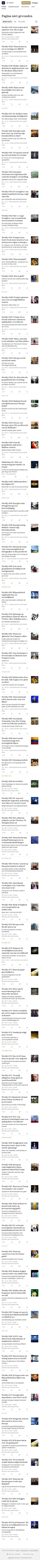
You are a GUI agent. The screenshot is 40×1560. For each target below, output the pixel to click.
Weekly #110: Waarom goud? (14, 259)
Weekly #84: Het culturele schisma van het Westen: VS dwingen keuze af (14, 820)
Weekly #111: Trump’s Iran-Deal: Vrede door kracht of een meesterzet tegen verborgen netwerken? (15, 240)
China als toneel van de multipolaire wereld (14, 1125)
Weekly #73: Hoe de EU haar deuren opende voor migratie (14, 1057)
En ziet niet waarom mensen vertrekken (12, 930)
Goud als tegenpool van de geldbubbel (11, 976)
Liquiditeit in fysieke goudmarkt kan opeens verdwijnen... (14, 1446)
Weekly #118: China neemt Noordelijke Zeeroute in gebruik (13, 90)
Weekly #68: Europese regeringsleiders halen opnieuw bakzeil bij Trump (13, 1167)
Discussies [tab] (21, 22)
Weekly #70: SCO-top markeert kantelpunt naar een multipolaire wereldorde (15, 1119)
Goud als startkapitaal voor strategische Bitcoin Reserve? (12, 1212)
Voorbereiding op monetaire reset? (14, 1320)
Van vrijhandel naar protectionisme (14, 199)
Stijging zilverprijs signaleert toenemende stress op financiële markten (13, 997)
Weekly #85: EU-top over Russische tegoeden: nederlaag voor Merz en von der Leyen (15, 800)
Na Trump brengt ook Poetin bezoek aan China (14, 326)
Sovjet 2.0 (5, 661)
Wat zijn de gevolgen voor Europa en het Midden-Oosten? (15, 555)
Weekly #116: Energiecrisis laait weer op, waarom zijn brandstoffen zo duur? (13, 133)
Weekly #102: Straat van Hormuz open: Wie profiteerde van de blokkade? (15, 425)
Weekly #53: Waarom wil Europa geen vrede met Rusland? (12, 1481)
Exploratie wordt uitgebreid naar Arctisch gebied (13, 33)
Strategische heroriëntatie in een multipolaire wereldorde (13, 1466)
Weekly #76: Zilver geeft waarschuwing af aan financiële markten (12, 991)
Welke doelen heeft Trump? (11, 450)
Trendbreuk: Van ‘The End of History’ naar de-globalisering (14, 345)
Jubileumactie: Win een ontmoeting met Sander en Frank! (13, 464)
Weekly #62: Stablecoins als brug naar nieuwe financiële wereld (14, 1292)
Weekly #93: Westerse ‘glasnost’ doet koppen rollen (14, 635)
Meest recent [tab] (7, 22)
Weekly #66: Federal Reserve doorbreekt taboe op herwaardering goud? (14, 1206)
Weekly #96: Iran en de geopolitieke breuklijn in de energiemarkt (13, 568)
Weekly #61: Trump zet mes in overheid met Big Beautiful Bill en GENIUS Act (15, 1314)
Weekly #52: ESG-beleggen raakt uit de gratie (13, 1500)
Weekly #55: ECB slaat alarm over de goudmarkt (14, 1441)
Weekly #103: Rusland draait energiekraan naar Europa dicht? (14, 403)
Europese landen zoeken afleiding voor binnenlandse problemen (13, 870)
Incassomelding (33, 1550)
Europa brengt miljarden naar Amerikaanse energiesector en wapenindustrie (12, 1234)
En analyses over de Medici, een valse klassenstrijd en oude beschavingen (15, 246)
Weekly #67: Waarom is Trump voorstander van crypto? (15, 1187)
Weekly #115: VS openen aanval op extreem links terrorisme (15, 154)
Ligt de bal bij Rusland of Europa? (13, 1486)
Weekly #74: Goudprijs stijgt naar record (14, 1033)
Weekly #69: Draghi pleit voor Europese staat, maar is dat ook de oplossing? (15, 1145)
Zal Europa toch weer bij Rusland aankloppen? (13, 534)
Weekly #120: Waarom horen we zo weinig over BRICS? (14, 47)
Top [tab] (15, 22)
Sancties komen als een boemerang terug (14, 410)
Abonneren (26, 3)
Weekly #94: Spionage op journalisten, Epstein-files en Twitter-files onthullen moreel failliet (15, 616)
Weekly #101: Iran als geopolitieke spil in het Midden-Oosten (12, 444)
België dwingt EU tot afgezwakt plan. (15, 806)
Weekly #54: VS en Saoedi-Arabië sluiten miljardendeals (14, 1461)
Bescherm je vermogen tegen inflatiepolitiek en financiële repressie (15, 1084)
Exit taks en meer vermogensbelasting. (9, 364)
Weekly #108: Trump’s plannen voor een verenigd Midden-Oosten (15, 299)
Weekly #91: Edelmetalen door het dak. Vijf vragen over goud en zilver (15, 679)
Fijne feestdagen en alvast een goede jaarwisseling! (15, 785)
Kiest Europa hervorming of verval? (14, 825)
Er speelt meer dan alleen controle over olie (14, 575)
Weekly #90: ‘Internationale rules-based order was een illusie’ (14, 699)
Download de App (28, 1554)
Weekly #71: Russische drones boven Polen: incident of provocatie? (14, 1099)
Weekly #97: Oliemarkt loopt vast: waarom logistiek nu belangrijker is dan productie (14, 549)
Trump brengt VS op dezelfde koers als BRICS (14, 53)
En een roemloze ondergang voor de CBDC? (14, 1299)
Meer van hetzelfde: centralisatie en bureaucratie (14, 1151)
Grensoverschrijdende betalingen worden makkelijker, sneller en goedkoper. (13, 1277)
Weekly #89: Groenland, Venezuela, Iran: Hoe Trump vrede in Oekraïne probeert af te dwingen (15, 721)
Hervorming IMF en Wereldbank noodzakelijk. (13, 1531)
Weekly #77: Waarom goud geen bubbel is (13, 971)
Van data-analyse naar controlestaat (14, 119)
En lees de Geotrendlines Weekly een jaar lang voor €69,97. (15, 471)
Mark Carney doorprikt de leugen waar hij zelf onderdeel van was (13, 705)
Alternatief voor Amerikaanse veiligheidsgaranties (12, 74)
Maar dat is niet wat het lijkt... (12, 912)
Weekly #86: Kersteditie (12, 781)
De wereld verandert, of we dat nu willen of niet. (14, 957)
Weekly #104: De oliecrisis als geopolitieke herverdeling (15, 378)
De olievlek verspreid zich (11, 622)
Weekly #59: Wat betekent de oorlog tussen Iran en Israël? (14, 1357)
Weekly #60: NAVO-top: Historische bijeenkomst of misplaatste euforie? (13, 1338)
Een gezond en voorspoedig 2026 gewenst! (13, 764)
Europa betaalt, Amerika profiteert (14, 1344)
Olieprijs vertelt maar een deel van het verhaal (14, 139)
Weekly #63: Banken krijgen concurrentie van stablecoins (14, 1272)
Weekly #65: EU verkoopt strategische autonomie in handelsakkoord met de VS (13, 1227)
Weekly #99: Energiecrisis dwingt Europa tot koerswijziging (13, 505)
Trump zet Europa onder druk (12, 726)
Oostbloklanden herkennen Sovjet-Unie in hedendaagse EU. (14, 1019)
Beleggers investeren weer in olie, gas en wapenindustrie (15, 1505)
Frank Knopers (14, 56)
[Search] (36, 22)
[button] (3, 6)
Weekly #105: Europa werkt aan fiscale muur (14, 359)
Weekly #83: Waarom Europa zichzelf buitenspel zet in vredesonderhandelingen (14, 840)
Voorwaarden (24, 1550)
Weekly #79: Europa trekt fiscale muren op (13, 925)
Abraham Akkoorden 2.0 (10, 305)
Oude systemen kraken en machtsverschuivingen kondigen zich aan (15, 640)
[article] (20, 34)
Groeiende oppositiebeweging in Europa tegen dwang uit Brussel (13, 1427)
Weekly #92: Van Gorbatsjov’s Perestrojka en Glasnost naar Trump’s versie (14, 655)
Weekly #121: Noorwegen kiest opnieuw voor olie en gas (15, 28)
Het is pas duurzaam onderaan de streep (13, 601)
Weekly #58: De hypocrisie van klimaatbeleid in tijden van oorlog (15, 1377)
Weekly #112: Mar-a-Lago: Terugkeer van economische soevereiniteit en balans (14, 218)
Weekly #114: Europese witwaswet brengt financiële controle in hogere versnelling (15, 174)
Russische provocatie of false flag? (14, 1105)
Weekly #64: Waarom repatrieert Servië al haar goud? (13, 1253)
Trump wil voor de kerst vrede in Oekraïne (13, 892)
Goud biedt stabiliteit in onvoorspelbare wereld (10, 1038)
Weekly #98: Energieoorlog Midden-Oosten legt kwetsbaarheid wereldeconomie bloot (13, 527)
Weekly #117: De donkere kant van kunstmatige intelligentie (15, 115)
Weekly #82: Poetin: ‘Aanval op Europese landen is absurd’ (15, 865)
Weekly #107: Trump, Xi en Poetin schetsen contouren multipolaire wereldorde (13, 319)
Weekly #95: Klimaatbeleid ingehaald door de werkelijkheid (13, 594)
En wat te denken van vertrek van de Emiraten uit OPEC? (14, 383)
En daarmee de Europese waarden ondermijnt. (14, 1062)
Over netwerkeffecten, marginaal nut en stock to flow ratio (15, 263)
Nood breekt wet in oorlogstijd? (13, 1383)
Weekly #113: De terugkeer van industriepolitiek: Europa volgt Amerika (15, 194)
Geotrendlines (11, 474)
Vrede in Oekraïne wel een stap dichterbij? (13, 1173)
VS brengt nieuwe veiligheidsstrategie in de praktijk (15, 747)
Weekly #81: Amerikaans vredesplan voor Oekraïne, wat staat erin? (13, 885)
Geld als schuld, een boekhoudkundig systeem (15, 280)
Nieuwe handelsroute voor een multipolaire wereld (12, 96)
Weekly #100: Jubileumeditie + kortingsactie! (15, 483)
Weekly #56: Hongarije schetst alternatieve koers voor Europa (15, 1421)
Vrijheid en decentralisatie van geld (14, 1191)
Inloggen (35, 3)
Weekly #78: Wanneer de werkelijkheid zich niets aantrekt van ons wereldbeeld (15, 950)
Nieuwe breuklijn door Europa (12, 1259)
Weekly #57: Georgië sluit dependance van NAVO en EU (14, 1396)
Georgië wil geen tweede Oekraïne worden (14, 1401)
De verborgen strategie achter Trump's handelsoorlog (12, 224)
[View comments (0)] (12, 41)
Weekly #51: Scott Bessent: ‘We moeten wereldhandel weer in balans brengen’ (15, 1524)
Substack (10, 1558)
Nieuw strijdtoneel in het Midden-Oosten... (13, 1362)
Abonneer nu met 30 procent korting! (15, 487)
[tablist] (14, 22)
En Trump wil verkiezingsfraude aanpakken (13, 159)
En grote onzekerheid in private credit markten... (15, 512)
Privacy (17, 1550)
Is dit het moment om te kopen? (13, 685)
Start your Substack (14, 1554)
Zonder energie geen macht (11, 430)
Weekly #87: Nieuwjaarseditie (15, 760)
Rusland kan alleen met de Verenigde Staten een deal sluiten (15, 846)
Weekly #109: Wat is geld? (13, 276)
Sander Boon (14, 39)
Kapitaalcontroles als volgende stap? (14, 179)
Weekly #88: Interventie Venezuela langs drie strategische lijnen (12, 740)
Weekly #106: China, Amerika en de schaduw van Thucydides (15, 340)
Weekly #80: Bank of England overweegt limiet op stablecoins (14, 907)
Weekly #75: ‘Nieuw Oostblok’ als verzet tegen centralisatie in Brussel (15, 1013)
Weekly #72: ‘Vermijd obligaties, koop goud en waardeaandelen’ (12, 1077)
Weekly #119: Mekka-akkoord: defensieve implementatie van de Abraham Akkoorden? (15, 68)
